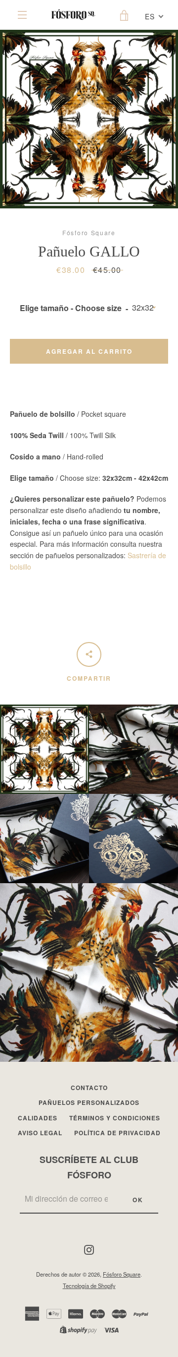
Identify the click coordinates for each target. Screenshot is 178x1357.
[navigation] (22, 14)
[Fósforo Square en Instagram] (89, 1249)
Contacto (89, 1087)
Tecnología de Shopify (89, 1286)
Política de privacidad (117, 1132)
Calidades (37, 1117)
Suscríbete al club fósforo (89, 1167)
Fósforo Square (121, 1274)
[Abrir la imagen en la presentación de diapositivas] (89, 119)
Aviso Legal (40, 1132)
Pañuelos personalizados (89, 1102)
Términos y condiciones (114, 1117)
